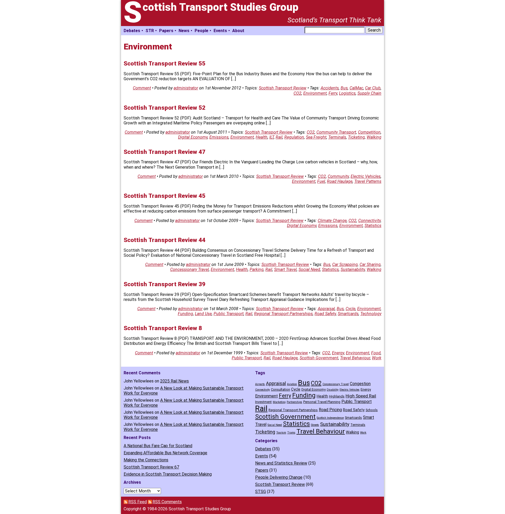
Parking (257, 269)
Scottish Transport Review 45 (164, 195)
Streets (315, 425)
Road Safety (325, 313)
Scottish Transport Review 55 (164, 63)
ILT (271, 137)
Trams (291, 432)
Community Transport (336, 132)
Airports (260, 384)
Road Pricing (330, 409)
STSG (260, 491)
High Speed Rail (361, 396)
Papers (166, 30)
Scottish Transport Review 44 (164, 239)
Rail (279, 137)
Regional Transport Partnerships (283, 313)
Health (261, 137)
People (201, 30)
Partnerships (294, 402)
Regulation (294, 137)
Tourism (281, 432)
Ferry (333, 93)
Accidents (330, 87)
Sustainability (353, 269)
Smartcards (348, 313)
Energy (338, 352)
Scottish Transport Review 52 (164, 107)
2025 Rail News (174, 381)
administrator (186, 87)
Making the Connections (146, 459)
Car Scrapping (345, 264)
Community (338, 176)
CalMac (356, 87)
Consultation (280, 389)
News (184, 30)
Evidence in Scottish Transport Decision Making (168, 474)
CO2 (297, 93)
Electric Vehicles (366, 176)
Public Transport (229, 313)
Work (376, 357)
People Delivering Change (278, 477)
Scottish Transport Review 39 (164, 284)
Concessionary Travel (189, 269)
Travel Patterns (367, 181)
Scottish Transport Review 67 (151, 467)
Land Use (203, 313)
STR (149, 30)
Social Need (309, 269)
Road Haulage (339, 181)
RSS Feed (137, 501)
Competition (369, 132)
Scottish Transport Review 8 (163, 328)
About (238, 30)
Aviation (292, 384)
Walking (374, 137)
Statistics (373, 225)
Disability (333, 389)
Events (220, 30)
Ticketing (356, 137)
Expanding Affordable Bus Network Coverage (165, 452)
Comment (142, 87)
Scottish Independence (330, 418)
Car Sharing (370, 264)
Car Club (373, 87)
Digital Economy (193, 137)
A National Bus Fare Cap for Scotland (158, 445)
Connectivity (369, 220)
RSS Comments (167, 501)
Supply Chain (369, 93)
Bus (344, 87)
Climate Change (332, 220)
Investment (263, 402)
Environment (315, 93)
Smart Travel (285, 269)
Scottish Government (319, 357)
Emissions (219, 137)
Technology (370, 313)
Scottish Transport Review (282, 87)
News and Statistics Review (281, 463)
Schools (372, 410)
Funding (185, 313)
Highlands (337, 396)
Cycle (350, 308)
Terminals (337, 137)
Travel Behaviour (355, 357)
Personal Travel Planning (321, 402)
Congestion (360, 383)
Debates (132, 30)
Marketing (279, 402)
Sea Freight (316, 137)
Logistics (347, 93)
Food (376, 352)
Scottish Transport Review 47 (164, 151)
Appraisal (326, 308)
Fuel (321, 181)
